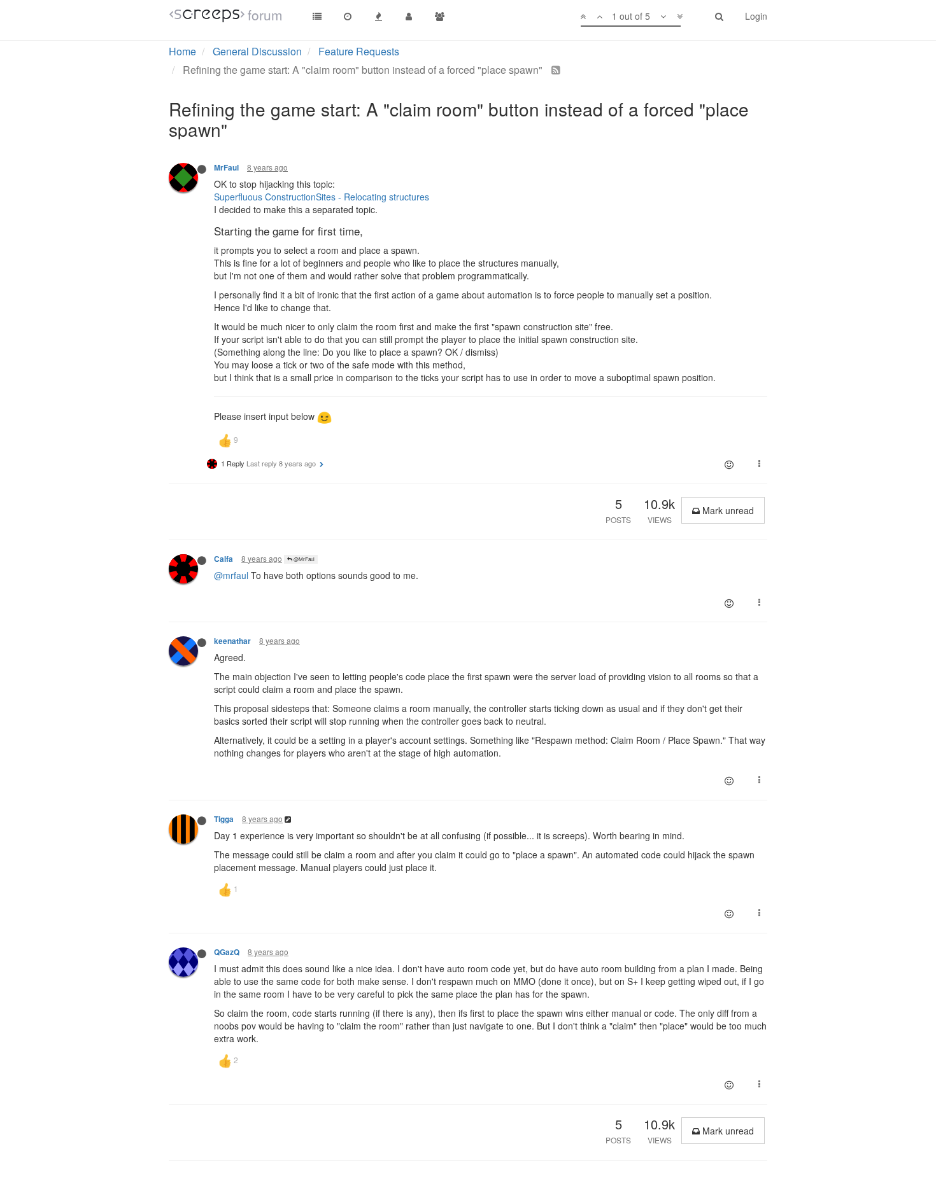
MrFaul (226, 167)
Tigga (224, 819)
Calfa (223, 559)
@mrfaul (231, 575)
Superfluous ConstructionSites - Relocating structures (321, 196)
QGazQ (226, 952)
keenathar (232, 641)
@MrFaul (303, 558)
